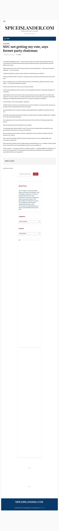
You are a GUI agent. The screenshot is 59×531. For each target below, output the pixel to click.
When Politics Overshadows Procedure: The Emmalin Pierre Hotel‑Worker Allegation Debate (28, 202)
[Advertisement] (29, 10)
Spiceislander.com (29, 28)
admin (19, 54)
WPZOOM (42, 507)
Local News (6, 43)
